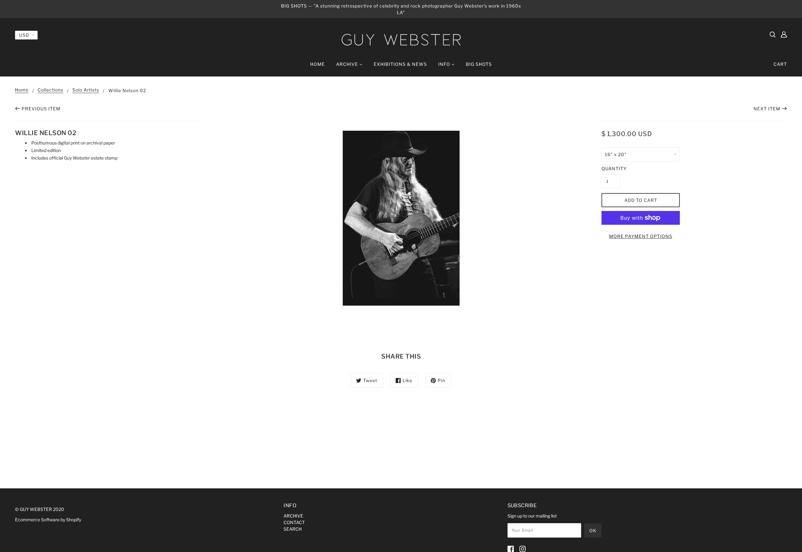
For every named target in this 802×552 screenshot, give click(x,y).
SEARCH (293, 529)
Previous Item (41, 108)
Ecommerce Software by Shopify (48, 519)
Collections (50, 90)
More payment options (640, 236)
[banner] (401, 39)
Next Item (766, 108)
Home (22, 90)
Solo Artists (85, 90)
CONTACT (294, 522)
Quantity (611, 168)
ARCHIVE (293, 515)
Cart (780, 64)
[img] (772, 34)
